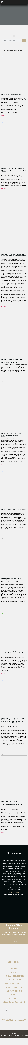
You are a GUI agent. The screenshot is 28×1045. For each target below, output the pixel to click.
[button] (14, 36)
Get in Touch (14, 941)
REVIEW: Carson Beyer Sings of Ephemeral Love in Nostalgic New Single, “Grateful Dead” (13, 435)
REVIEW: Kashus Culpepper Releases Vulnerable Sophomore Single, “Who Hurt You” (12, 652)
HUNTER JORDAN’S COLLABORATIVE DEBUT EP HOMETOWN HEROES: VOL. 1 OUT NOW (13, 170)
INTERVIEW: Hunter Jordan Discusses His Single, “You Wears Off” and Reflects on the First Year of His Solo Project (13, 255)
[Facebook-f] (8, 1023)
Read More (3, 115)
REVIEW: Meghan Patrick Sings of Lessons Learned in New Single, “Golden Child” (13, 510)
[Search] (24, 40)
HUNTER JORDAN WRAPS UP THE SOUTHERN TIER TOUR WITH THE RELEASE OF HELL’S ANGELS (11, 361)
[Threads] (12, 1023)
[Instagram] (10, 1023)
